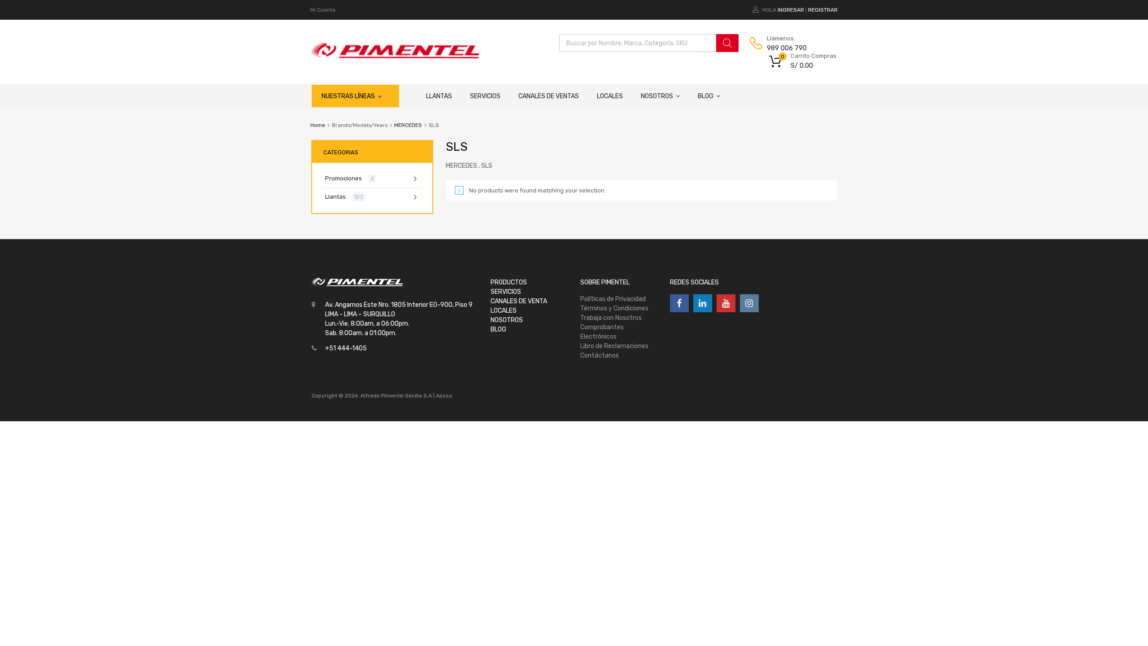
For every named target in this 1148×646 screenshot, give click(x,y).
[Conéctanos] (679, 303)
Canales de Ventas (548, 96)
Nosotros (657, 96)
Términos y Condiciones (614, 308)
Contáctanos (599, 355)
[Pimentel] (396, 56)
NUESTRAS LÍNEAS (348, 96)
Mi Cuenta (322, 10)
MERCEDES (408, 125)
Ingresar (791, 10)
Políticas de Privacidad (613, 299)
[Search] (727, 43)
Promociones (343, 178)
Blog (705, 96)
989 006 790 (787, 48)
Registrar (823, 10)
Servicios (485, 96)
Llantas (439, 96)
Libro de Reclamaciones (614, 346)
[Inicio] (408, 96)
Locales (610, 96)
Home (317, 125)
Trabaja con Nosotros (611, 318)
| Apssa (442, 396)
